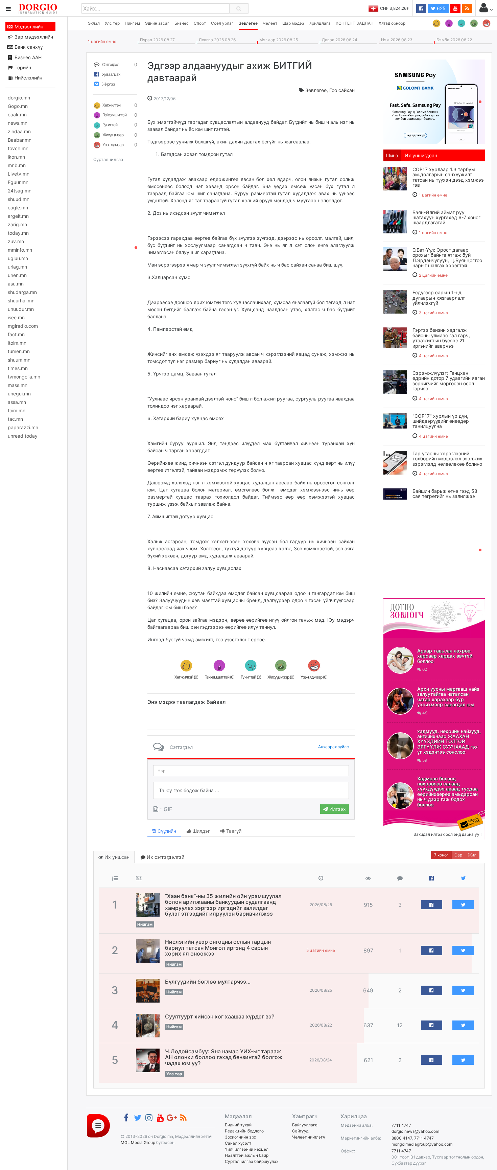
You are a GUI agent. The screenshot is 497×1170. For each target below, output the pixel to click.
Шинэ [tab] (392, 155)
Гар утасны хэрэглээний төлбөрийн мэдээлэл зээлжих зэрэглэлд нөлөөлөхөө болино (447, 459)
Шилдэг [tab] (200, 831)
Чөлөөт (270, 23)
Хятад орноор (392, 23)
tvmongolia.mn (24, 377)
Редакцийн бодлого (244, 1130)
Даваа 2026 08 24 (338, 39)
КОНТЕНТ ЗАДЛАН (355, 23)
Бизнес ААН (27, 57)
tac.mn (15, 419)
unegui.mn (19, 393)
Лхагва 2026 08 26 (216, 39)
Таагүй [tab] (233, 831)
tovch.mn (18, 148)
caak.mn (17, 114)
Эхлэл (94, 23)
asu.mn (16, 283)
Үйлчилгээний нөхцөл (246, 1149)
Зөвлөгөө (248, 23)
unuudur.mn (21, 309)
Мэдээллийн (28, 26)
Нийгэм (132, 23)
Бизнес (181, 23)
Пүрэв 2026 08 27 (156, 39)
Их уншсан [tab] (116, 857)
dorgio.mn (19, 97)
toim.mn (16, 410)
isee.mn (16, 317)
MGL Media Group (138, 1142)
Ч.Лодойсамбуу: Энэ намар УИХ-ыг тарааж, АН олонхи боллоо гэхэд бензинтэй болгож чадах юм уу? (224, 1057)
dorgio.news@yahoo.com (415, 1131)
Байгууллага (304, 1124)
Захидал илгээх (404, 814)
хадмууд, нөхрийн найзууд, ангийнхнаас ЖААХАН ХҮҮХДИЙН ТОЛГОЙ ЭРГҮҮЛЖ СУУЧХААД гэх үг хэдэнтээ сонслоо (449, 741)
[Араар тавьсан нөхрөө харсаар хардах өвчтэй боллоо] (400, 660)
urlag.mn (17, 267)
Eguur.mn (18, 182)
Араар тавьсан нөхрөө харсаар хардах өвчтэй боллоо (444, 656)
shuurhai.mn (21, 300)
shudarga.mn (22, 292)
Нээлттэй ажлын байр (246, 1155)
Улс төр (112, 23)
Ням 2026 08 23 (395, 39)
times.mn (18, 368)
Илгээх (337, 809)
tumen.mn (19, 351)
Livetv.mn (18, 174)
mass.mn (17, 385)
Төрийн (22, 67)
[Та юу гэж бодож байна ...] (251, 790)
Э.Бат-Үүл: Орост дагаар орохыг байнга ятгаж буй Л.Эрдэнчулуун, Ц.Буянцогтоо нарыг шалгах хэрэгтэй (447, 257)
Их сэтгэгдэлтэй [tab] (164, 857)
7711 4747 (401, 1125)
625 (440, 8)
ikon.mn (16, 157)
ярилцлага (320, 23)
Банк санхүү (28, 47)
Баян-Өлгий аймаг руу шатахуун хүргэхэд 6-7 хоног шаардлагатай (446, 217)
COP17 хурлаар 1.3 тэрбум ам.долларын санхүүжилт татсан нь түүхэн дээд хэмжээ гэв (448, 177)
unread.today (23, 436)
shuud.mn (18, 199)
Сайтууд (300, 1130)
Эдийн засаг (157, 23)
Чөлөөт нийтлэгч (308, 1137)
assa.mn (17, 402)
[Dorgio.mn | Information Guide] (98, 1125)
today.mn (18, 233)
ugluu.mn (18, 258)
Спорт (200, 23)
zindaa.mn (19, 131)
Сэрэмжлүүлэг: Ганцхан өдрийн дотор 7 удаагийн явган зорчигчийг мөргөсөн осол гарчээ (448, 380)
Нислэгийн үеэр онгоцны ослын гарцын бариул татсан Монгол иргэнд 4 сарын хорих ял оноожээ (218, 947)
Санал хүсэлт (238, 1143)
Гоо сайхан (342, 90)
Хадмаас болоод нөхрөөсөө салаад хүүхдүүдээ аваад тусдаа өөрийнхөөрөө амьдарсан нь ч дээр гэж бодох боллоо (447, 791)
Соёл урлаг (222, 23)
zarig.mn (17, 224)
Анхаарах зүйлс (333, 746)
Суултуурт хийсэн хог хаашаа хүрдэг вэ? (219, 1016)
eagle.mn (18, 207)
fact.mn (16, 334)
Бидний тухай (238, 1124)
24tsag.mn (19, 190)
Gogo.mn (18, 106)
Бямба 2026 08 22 (453, 39)
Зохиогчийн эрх (240, 1137)
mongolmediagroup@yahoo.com (422, 1144)
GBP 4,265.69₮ (394, 8)
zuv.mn (16, 241)
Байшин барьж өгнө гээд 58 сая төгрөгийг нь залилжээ (444, 493)
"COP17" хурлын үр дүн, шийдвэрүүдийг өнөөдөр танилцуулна (440, 421)
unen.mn (17, 275)
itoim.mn (17, 343)
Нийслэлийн (27, 78)
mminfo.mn (20, 250)
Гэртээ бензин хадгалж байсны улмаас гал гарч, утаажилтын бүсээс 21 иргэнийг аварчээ (441, 337)
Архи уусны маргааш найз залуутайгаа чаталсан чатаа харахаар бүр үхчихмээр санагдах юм (448, 696)
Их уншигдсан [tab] (421, 155)
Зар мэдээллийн (33, 37)
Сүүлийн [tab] (166, 831)
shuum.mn (19, 360)
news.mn (17, 123)
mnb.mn (17, 165)
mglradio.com (23, 326)
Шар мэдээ (293, 23)
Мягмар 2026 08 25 (277, 39)
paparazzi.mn (23, 427)
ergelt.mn (18, 216)
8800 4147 (402, 1138)
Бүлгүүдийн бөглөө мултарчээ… (208, 981)
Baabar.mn (19, 140)
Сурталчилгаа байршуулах (251, 1161)
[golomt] (434, 101)
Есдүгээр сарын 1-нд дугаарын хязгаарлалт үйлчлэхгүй (438, 298)
